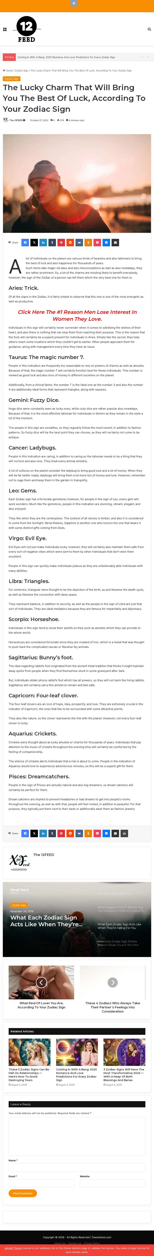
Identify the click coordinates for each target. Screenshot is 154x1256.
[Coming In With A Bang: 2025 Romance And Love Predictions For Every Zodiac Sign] (77, 1052)
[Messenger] (106, 242)
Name (13, 1160)
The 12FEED (16, 120)
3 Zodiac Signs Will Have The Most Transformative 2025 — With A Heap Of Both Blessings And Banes (123, 1075)
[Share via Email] (115, 242)
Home (9, 70)
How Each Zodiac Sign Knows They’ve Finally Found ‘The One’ (42, 921)
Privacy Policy (92, 1243)
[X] (34, 242)
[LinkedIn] (43, 242)
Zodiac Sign (21, 70)
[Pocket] (97, 242)
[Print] (124, 833)
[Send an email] (24, 120)
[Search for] (149, 30)
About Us (60, 1243)
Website (85, 1176)
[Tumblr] (52, 242)
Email (13, 1176)
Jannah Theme (13, 1248)
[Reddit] (70, 242)
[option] (77, 919)
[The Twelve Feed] (27, 29)
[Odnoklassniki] (88, 242)
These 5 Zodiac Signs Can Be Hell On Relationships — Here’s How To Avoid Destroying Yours (29, 1075)
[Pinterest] (61, 242)
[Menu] (5, 30)
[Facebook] (25, 242)
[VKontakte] (79, 242)
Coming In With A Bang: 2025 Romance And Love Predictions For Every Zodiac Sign (76, 1075)
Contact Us (74, 1243)
